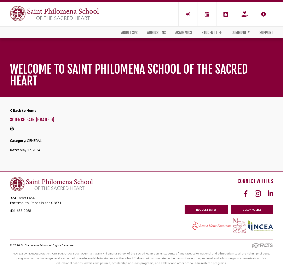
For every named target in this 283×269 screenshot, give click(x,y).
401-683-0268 (20, 210)
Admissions (156, 32)
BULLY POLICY (252, 210)
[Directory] (225, 14)
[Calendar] (206, 14)
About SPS (129, 32)
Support (266, 32)
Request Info (206, 210)
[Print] (12, 129)
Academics (183, 32)
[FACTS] (188, 14)
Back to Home (24, 110)
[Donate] (244, 14)
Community (240, 32)
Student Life (212, 32)
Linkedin (270, 193)
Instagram (258, 193)
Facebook (245, 193)
